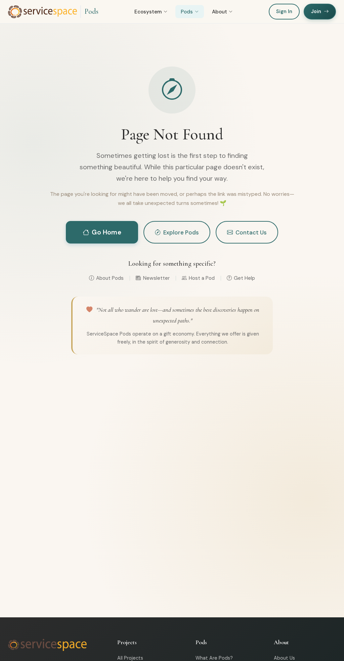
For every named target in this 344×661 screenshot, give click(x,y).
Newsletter (156, 278)
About (219, 11)
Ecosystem (148, 11)
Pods (91, 11)
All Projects (130, 658)
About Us (284, 658)
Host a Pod (202, 278)
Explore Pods (181, 232)
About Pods (110, 278)
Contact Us (251, 232)
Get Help (244, 278)
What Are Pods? (214, 658)
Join (316, 11)
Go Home (106, 232)
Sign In (284, 11)
